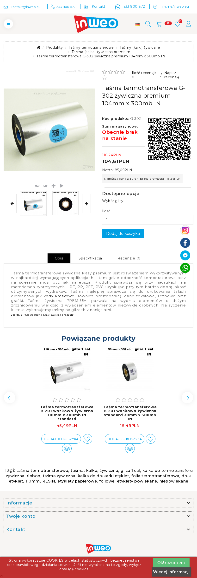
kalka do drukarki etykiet (103, 476)
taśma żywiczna (59, 476)
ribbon (33, 476)
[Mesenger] (185, 255)
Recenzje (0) (129, 258)
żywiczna (109, 470)
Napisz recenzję (171, 75)
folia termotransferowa (155, 476)
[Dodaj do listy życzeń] (87, 438)
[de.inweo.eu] (137, 24)
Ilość (106, 211)
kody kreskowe (58, 296)
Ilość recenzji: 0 (144, 75)
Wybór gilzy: (113, 201)
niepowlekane (174, 481)
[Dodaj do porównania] (66, 448)
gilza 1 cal (130, 470)
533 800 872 (134, 6)
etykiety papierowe (77, 481)
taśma (77, 470)
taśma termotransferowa (42, 470)
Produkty (54, 47)
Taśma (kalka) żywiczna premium (101, 52)
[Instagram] (185, 230)
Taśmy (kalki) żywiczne (140, 47)
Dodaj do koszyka (123, 233)
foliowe (107, 481)
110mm (32, 481)
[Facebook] (185, 242)
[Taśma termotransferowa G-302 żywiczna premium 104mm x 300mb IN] (33, 203)
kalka (92, 470)
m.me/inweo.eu (175, 6)
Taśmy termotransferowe (91, 47)
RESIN (48, 481)
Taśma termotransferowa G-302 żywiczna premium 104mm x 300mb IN (101, 56)
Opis (59, 258)
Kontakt (98, 6)
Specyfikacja (90, 258)
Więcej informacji (171, 572)
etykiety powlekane (137, 481)
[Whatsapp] (185, 267)
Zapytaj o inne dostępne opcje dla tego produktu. (42, 315)
